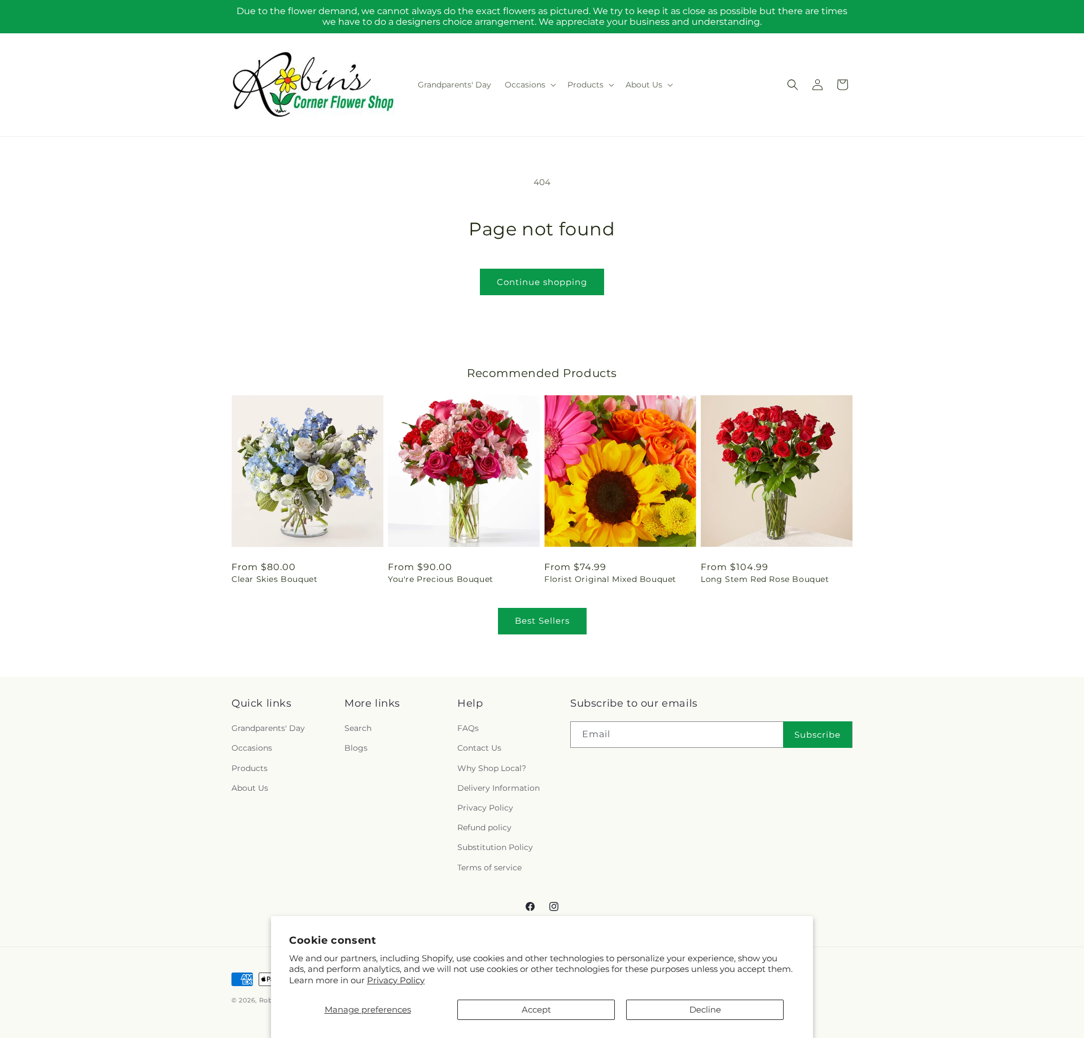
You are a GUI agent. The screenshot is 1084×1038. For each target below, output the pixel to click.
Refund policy (484, 828)
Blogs (356, 748)
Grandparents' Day (268, 729)
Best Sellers (542, 620)
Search (357, 729)
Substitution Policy (495, 848)
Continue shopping (542, 282)
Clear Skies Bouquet (274, 579)
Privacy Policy (396, 980)
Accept (536, 1009)
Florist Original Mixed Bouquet (610, 579)
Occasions (251, 748)
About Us (249, 788)
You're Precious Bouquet (440, 579)
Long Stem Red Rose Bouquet (765, 579)
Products (249, 768)
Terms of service (489, 867)
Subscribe (817, 734)
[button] (529, 85)
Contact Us (479, 748)
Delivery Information (498, 788)
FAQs (468, 729)
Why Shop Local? (491, 768)
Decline (705, 1009)
